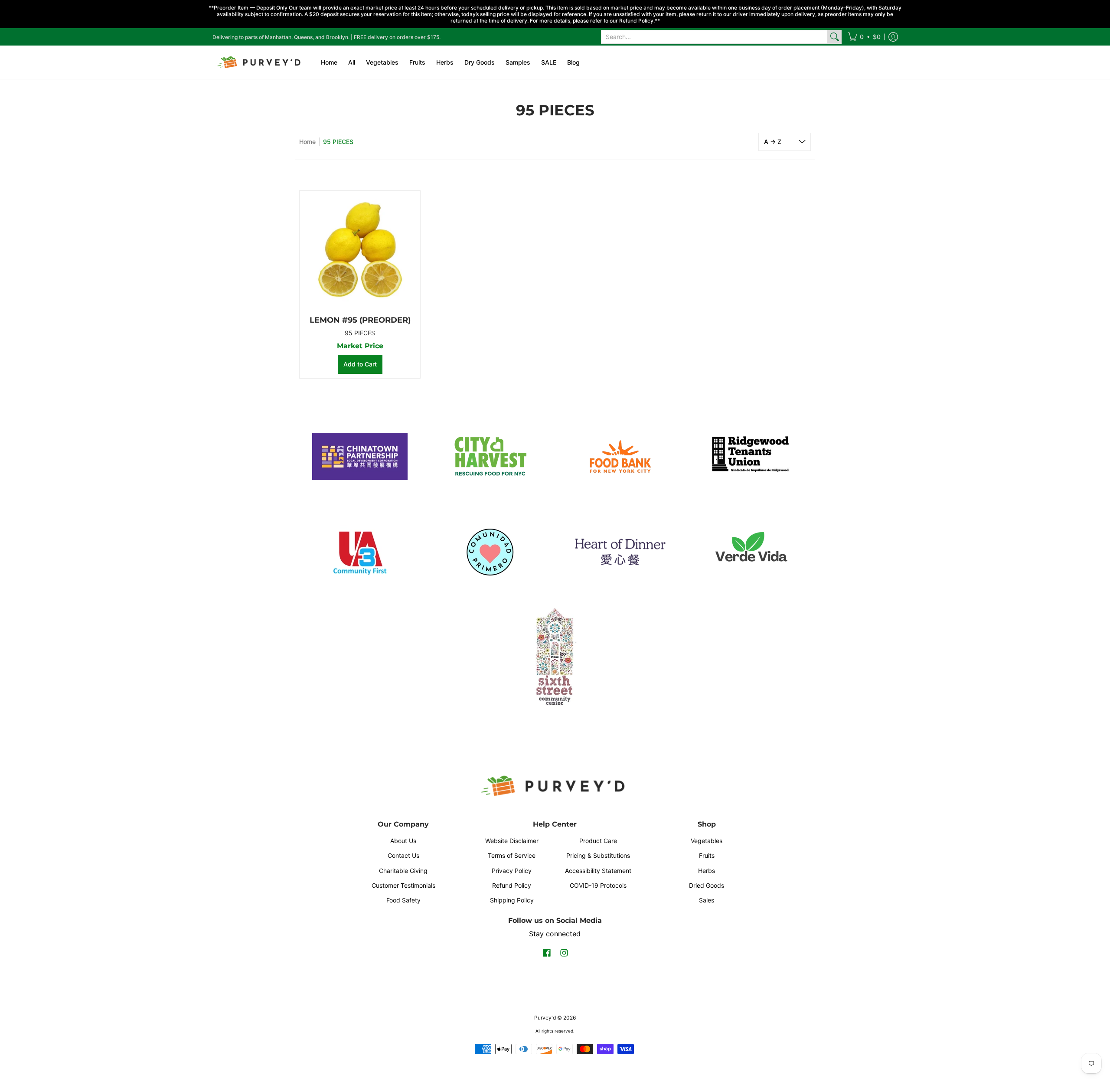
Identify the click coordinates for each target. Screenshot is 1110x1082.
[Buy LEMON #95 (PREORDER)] (360, 251)
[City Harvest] (490, 456)
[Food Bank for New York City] (620, 456)
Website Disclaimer (512, 840)
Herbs (706, 870)
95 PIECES (360, 333)
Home (307, 141)
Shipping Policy (512, 900)
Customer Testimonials (403, 885)
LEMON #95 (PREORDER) (360, 320)
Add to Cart (360, 364)
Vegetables (706, 840)
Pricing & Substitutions (598, 855)
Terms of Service (511, 855)
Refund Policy (511, 885)
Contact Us (403, 855)
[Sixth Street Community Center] (555, 656)
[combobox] (714, 37)
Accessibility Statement (598, 870)
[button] (864, 37)
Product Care (598, 840)
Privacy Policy (512, 870)
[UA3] (360, 552)
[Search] (835, 37)
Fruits (707, 855)
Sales (706, 900)
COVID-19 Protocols (598, 885)
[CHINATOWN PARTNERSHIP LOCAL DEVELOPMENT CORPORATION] (360, 457)
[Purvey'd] (260, 62)
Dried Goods (706, 885)
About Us (403, 840)
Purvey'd (545, 1017)
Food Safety (403, 900)
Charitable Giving (403, 870)
